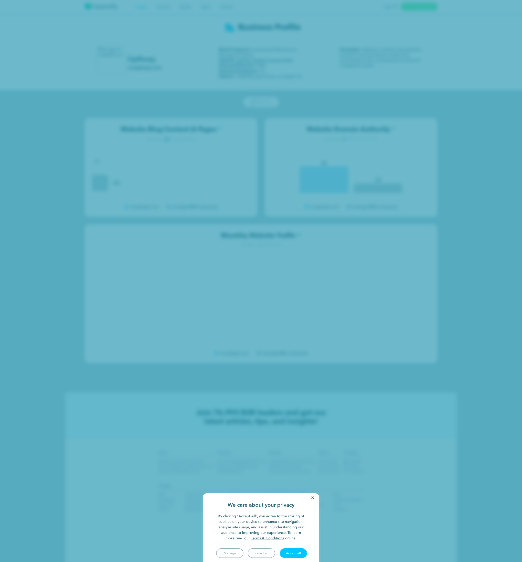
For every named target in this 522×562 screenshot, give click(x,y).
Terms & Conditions (267, 538)
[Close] (312, 497)
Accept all (293, 553)
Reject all (261, 553)
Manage (230, 553)
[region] (261, 527)
